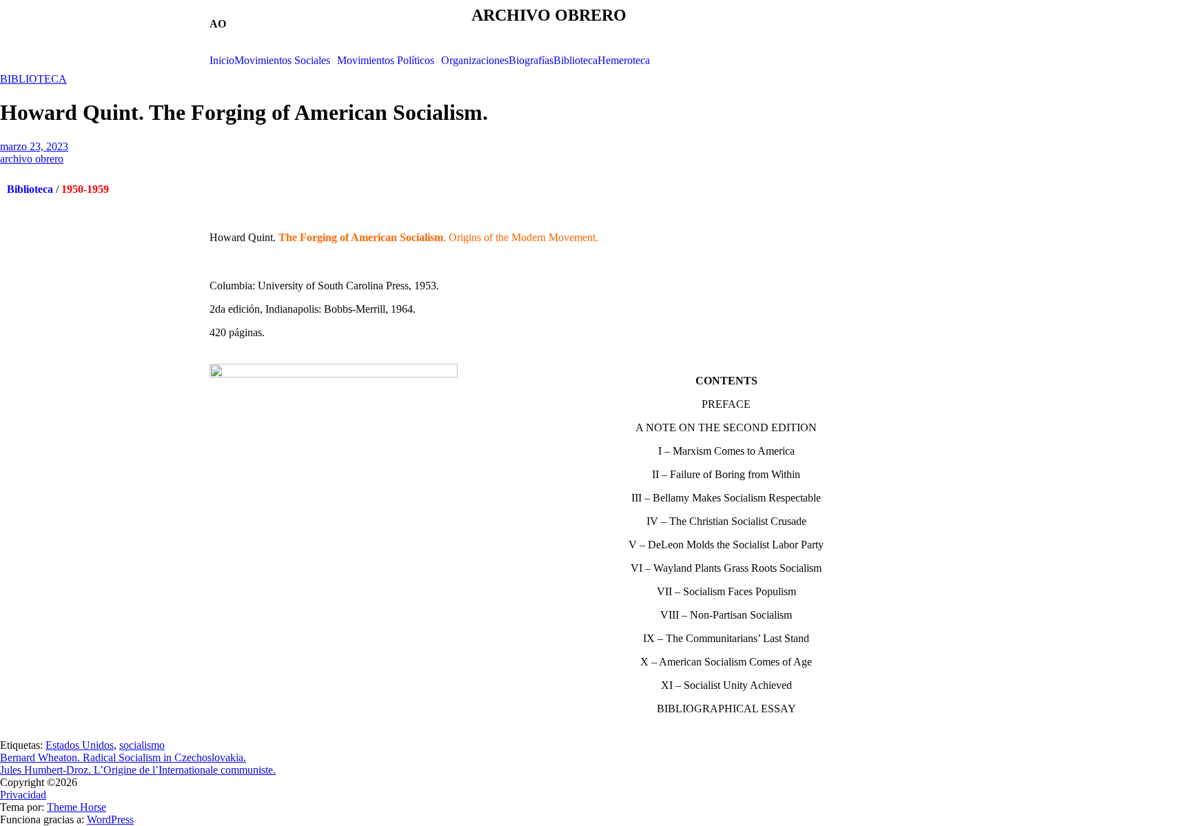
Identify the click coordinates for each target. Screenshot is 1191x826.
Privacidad (23, 795)
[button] (285, 60)
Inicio (222, 60)
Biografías (531, 60)
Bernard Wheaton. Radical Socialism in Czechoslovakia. (123, 757)
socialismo (142, 745)
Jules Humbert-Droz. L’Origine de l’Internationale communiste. (138, 770)
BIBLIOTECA (33, 79)
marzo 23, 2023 (34, 146)
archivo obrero (31, 159)
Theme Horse (76, 807)
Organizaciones (475, 60)
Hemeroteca (624, 60)
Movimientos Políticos (385, 60)
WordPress (110, 819)
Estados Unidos (79, 745)
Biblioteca (575, 60)
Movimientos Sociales (282, 60)
